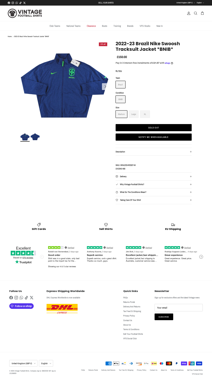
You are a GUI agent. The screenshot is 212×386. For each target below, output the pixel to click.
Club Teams (55, 26)
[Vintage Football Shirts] (25, 13)
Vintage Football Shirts (21, 371)
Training (117, 26)
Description (120, 151)
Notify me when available (154, 137)
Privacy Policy (129, 315)
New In (159, 26)
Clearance (91, 26)
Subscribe (164, 317)
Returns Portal (129, 302)
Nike (120, 71)
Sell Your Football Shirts (133, 334)
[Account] (188, 13)
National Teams (73, 26)
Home (10, 36)
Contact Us (127, 320)
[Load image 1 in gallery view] (64, 85)
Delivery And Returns (131, 306)
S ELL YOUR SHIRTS (106, 2)
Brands (130, 26)
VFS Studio (145, 26)
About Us (127, 324)
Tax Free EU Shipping (132, 311)
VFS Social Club (130, 338)
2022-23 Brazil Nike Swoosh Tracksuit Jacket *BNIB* (31, 36)
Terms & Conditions (131, 329)
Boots (104, 26)
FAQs (125, 297)
